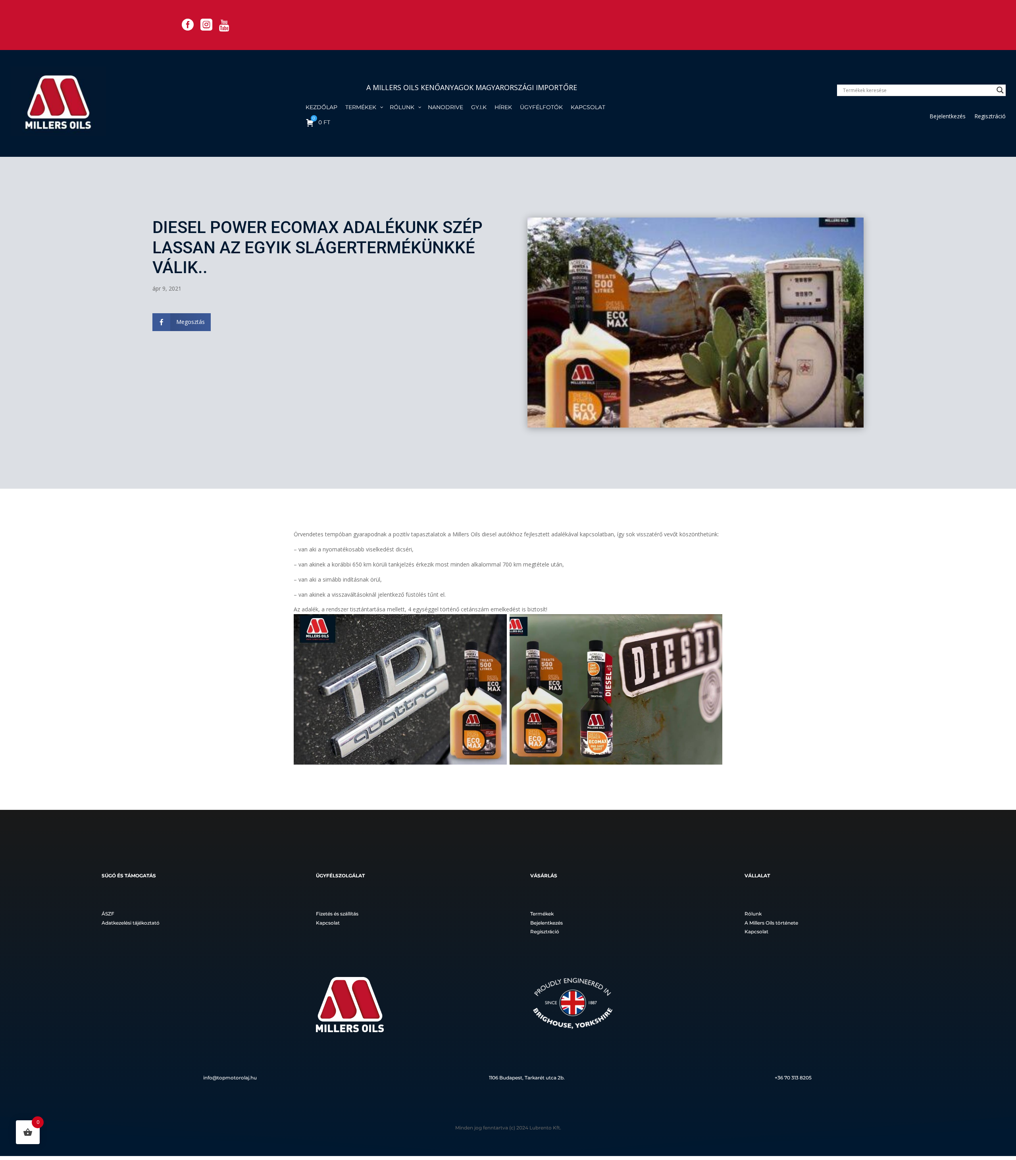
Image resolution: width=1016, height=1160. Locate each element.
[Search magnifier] (1000, 90)
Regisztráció (990, 117)
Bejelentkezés (947, 117)
